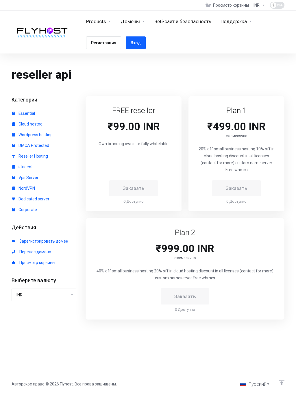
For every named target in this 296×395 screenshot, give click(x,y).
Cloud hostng (30, 124)
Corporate (27, 209)
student (25, 167)
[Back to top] (282, 382)
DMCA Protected (33, 145)
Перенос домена (34, 252)
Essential (26, 113)
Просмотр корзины (36, 262)
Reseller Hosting (33, 156)
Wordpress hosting (35, 134)
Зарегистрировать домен (43, 241)
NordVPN (26, 188)
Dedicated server (33, 199)
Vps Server (28, 177)
